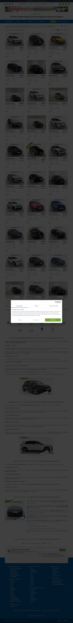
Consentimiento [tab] (19, 305)
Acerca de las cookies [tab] (53, 305)
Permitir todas (53, 319)
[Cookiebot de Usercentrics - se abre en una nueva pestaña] (56, 302)
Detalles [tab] (36, 305)
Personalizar (35, 319)
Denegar (20, 319)
